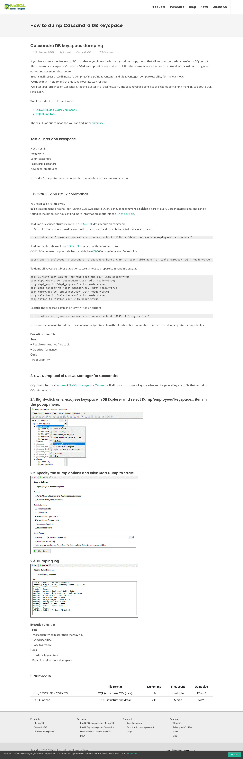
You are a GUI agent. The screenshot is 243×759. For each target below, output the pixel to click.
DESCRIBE (86, 223)
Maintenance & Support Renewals (96, 731)
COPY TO (73, 246)
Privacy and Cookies (182, 727)
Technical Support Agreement (140, 727)
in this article (126, 213)
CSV (95, 251)
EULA (82, 736)
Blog (175, 736)
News (175, 731)
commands (56, 109)
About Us (177, 723)
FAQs (129, 731)
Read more (132, 753)
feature (60, 385)
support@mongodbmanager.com (180, 750)
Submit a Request (135, 723)
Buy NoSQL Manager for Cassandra (97, 727)
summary (97, 122)
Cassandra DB (40, 727)
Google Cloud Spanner (44, 731)
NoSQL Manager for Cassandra (88, 385)
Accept (235, 755)
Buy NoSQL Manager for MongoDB (97, 723)
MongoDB (39, 723)
